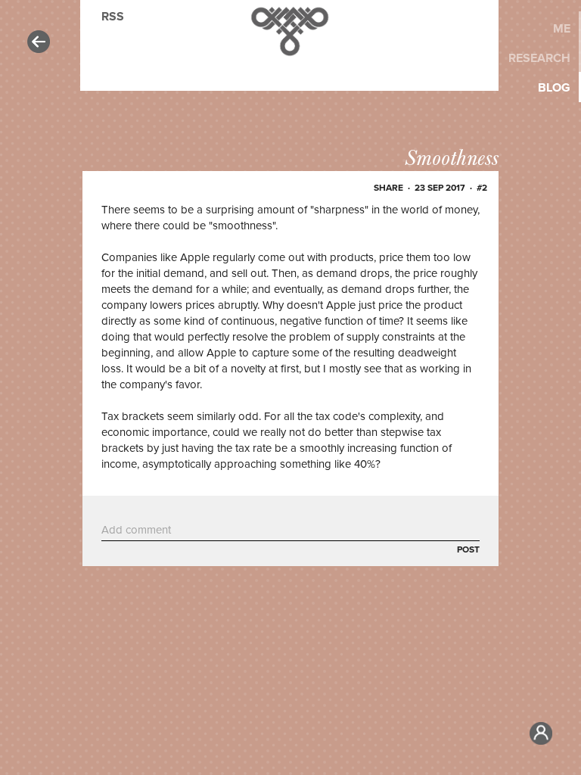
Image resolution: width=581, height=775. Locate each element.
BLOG (554, 87)
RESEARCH (539, 58)
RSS (112, 16)
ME (561, 28)
